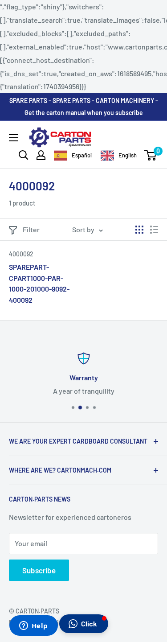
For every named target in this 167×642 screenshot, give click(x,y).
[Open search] (24, 155)
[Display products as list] (154, 230)
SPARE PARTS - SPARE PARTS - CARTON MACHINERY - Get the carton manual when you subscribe (83, 106)
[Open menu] (13, 137)
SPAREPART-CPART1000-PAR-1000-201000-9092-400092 (39, 283)
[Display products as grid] (139, 230)
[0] (150, 155)
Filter (31, 229)
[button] (83, 623)
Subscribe (39, 570)
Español (82, 155)
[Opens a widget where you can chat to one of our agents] (33, 626)
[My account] (41, 155)
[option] (118, 155)
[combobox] (72, 155)
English (127, 155)
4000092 (21, 254)
